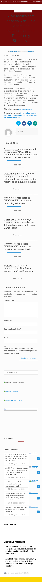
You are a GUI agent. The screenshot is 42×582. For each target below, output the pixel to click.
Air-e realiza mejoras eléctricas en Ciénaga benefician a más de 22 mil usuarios (20, 115)
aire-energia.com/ (25, 109)
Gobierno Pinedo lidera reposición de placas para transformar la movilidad (17, 247)
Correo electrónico (12, 329)
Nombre (8, 321)
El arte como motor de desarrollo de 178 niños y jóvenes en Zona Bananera (18, 268)
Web (6, 337)
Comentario (9, 300)
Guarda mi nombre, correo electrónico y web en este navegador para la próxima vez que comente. (21, 350)
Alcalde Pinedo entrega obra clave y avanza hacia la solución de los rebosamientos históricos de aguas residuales (20, 562)
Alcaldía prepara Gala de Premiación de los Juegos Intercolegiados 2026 (18, 201)
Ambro (20, 131)
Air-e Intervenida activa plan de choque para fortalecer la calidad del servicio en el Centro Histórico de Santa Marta (20, 550)
